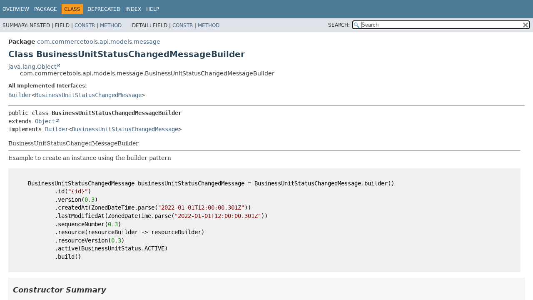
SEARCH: (339, 25)
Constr (85, 25)
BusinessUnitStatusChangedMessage (88, 95)
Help (152, 9)
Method (111, 25)
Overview (15, 9)
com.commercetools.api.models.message (98, 41)
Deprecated (103, 9)
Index (133, 9)
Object (45, 121)
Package (45, 9)
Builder (20, 95)
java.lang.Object (32, 66)
